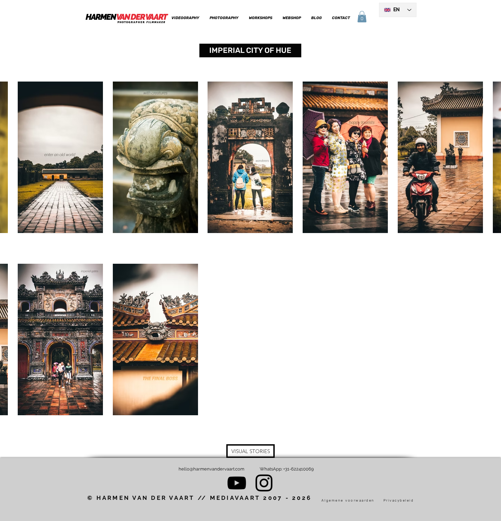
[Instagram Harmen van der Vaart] (264, 483)
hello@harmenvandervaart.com (211, 469)
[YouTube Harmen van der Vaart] (236, 483)
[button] (185, 18)
